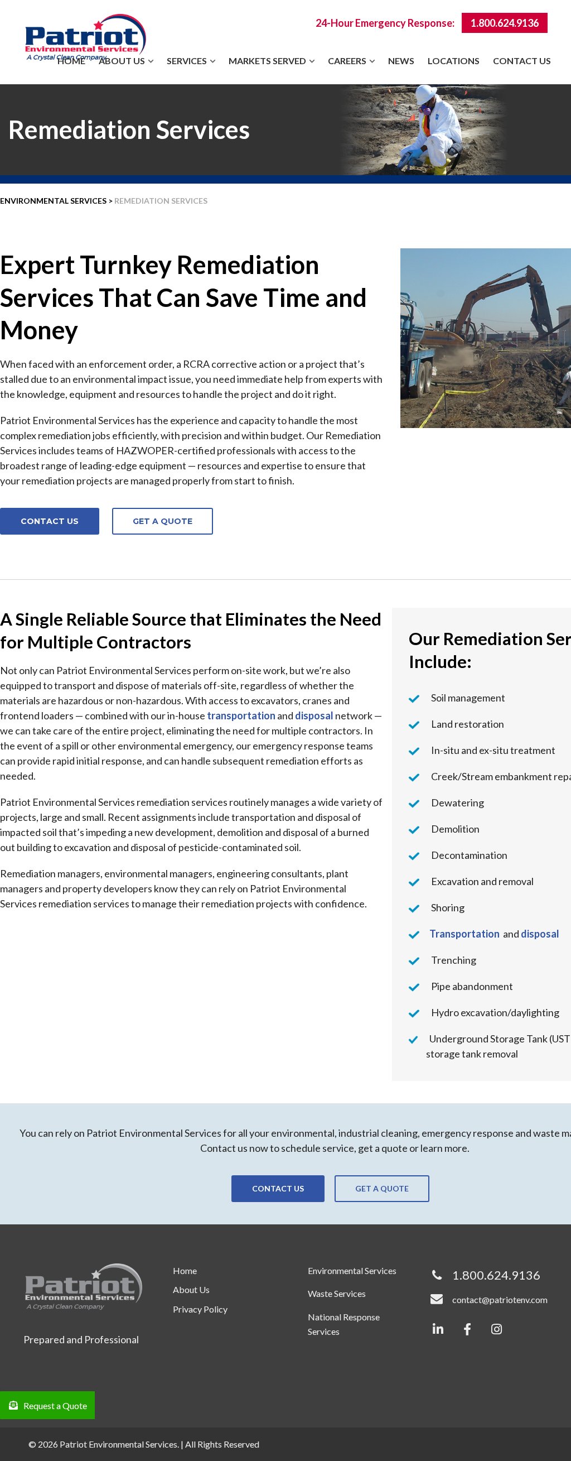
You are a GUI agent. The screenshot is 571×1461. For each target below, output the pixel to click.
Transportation (464, 933)
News (401, 60)
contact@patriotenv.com (500, 1299)
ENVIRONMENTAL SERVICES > (56, 200)
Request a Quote (55, 1405)
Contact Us (522, 60)
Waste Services (337, 1293)
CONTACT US (50, 521)
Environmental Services (352, 1270)
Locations (454, 60)
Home (71, 60)
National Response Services (344, 1324)
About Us (191, 1289)
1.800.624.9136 (505, 23)
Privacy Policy (200, 1309)
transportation (241, 715)
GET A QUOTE (162, 521)
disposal (314, 715)
